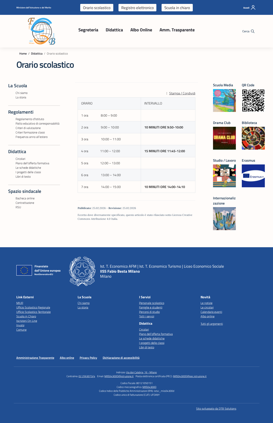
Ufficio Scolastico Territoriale (33, 312)
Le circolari (207, 307)
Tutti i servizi (146, 316)
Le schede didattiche (28, 167)
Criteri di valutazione (28, 128)
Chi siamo (21, 93)
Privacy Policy (88, 357)
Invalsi (20, 325)
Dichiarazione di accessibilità (121, 357)
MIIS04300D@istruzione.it (119, 376)
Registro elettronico (137, 8)
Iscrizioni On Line (26, 321)
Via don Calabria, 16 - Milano (141, 372)
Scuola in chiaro (177, 8)
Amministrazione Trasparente (35, 357)
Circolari (20, 158)
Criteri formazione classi (30, 132)
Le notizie (206, 303)
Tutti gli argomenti (212, 323)
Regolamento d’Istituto (30, 119)
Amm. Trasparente (177, 29)
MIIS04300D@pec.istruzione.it (190, 376)
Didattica (114, 29)
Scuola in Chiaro (26, 316)
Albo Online (141, 29)
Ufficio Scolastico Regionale (33, 307)
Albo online (207, 316)
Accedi (246, 7)
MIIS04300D (149, 387)
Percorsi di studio (149, 312)
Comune (21, 329)
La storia (21, 97)
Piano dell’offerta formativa (32, 163)
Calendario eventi (211, 312)
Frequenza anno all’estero (32, 137)
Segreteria (88, 29)
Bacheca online (25, 198)
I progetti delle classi (28, 172)
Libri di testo (23, 176)
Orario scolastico (96, 8)
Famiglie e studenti (150, 307)
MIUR (19, 303)
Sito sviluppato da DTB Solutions (216, 408)
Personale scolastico (151, 303)
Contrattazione (25, 202)
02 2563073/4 (87, 376)
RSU (18, 207)
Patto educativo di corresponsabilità (37, 123)
